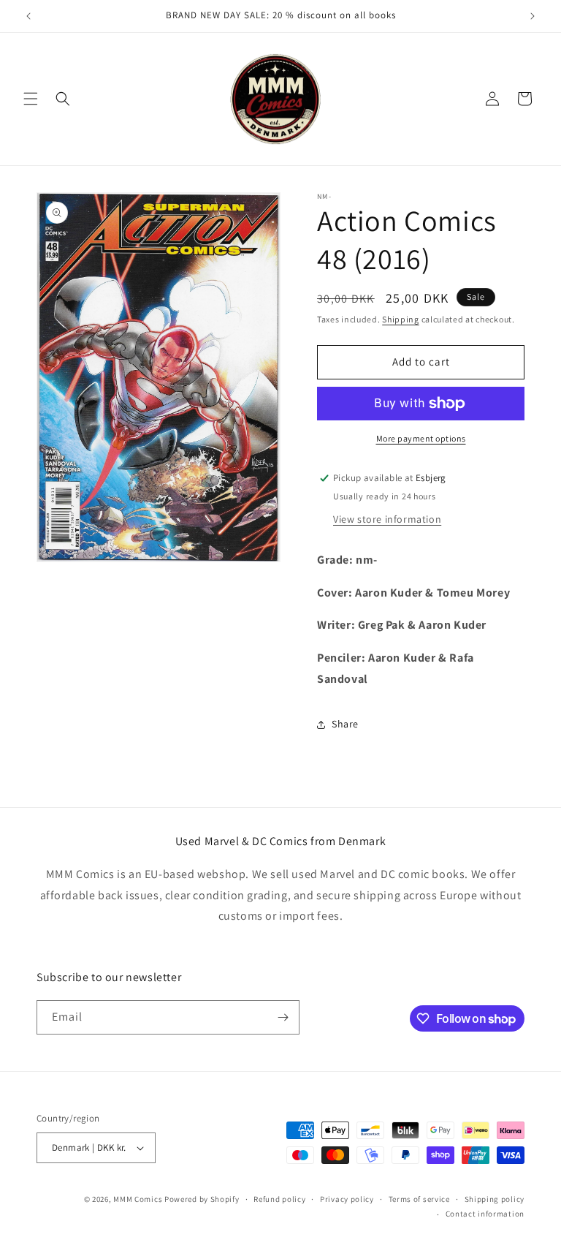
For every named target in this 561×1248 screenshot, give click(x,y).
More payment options (421, 438)
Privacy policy (347, 1199)
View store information (387, 519)
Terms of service (419, 1199)
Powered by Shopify (202, 1199)
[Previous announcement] (28, 16)
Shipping (400, 319)
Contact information (485, 1214)
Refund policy (279, 1199)
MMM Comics (137, 1199)
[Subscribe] (283, 1017)
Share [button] (345, 723)
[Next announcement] (532, 16)
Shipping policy (495, 1199)
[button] (31, 99)
